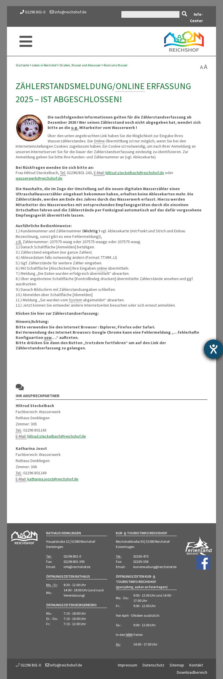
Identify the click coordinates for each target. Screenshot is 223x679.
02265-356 (140, 561)
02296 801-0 (35, 12)
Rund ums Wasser (115, 65)
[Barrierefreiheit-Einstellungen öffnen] (213, 349)
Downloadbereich (192, 672)
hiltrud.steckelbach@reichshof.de (134, 172)
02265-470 (140, 556)
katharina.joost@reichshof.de (52, 479)
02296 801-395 (74, 561)
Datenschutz (153, 665)
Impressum (127, 665)
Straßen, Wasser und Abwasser (80, 65)
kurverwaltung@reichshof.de (155, 567)
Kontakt (196, 665)
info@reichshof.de (70, 12)
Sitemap (177, 665)
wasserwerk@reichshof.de (39, 178)
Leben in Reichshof (44, 65)
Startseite (22, 65)
